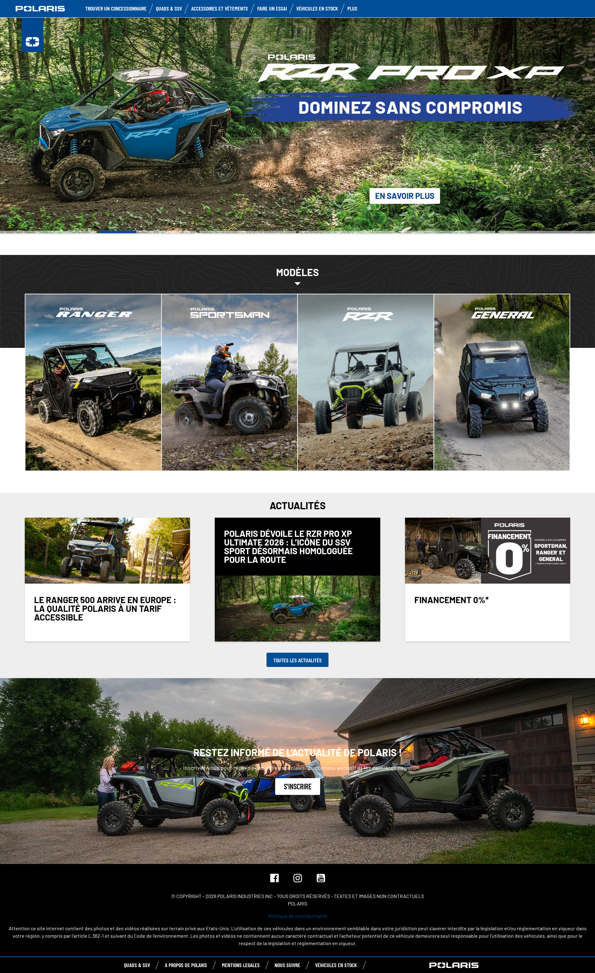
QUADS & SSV (137, 965)
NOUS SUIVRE (287, 965)
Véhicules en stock (317, 8)
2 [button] (148, 232)
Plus (352, 8)
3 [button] (247, 232)
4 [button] (347, 232)
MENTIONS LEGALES (241, 965)
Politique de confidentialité (297, 916)
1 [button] (48, 232)
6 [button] (546, 232)
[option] (297, 124)
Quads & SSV (169, 8)
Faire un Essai (272, 8)
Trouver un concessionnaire (116, 8)
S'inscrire (297, 786)
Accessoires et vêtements (219, 8)
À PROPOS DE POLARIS (186, 965)
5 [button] (447, 232)
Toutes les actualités (297, 660)
